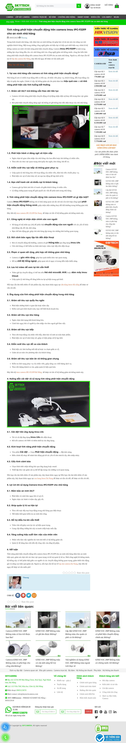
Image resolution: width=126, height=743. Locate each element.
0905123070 (21, 690)
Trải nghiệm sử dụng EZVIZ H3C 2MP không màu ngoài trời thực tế (77, 661)
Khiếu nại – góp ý (64, 680)
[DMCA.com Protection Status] (101, 728)
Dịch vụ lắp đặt (16, 670)
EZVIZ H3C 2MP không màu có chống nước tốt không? (107, 661)
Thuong (24, 38)
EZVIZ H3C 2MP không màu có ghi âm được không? (112, 183)
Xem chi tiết (113, 71)
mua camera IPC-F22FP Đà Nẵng (29, 372)
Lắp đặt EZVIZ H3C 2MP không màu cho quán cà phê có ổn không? (76, 633)
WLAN (116, 17)
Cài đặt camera (108, 688)
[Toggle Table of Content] (28, 65)
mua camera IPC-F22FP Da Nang (29, 213)
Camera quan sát (31, 670)
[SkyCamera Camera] (18, 7)
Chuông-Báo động (66, 17)
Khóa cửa (95, 17)
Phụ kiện (10, 22)
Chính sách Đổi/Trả (87, 694)
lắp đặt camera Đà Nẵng (21, 59)
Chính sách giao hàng (88, 683)
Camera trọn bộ (39, 17)
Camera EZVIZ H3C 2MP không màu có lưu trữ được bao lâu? (18, 633)
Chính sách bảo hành (88, 686)
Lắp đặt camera (22, 17)
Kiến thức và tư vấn (110, 684)
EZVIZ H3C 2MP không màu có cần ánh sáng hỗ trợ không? (48, 661)
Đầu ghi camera (45, 670)
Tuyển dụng (61, 684)
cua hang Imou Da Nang (43, 478)
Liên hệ (60, 692)
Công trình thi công (109, 692)
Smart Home (83, 17)
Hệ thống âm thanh (84, 670)
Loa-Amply (107, 17)
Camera (9, 17)
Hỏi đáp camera (108, 680)
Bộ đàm (52, 17)
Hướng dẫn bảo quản (88, 690)
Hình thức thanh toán (88, 698)
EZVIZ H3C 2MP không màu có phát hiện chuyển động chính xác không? (112, 207)
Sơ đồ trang (61, 688)
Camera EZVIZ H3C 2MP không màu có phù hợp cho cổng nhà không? (112, 221)
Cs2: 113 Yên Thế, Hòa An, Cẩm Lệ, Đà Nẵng (25, 686)
